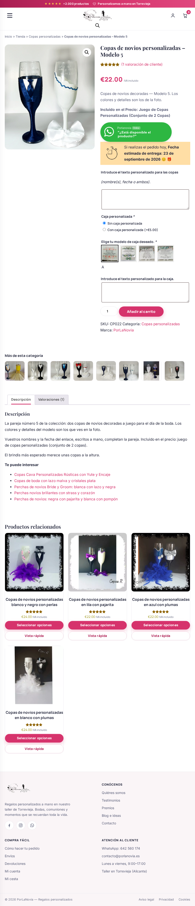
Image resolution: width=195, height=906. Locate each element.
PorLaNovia (123, 330)
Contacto (109, 823)
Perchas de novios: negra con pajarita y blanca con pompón (66, 499)
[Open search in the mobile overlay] (97, 25)
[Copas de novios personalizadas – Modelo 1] (106, 371)
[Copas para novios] (15, 371)
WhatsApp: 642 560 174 (121, 848)
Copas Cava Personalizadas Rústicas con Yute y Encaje (62, 474)
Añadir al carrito (141, 311)
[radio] (110, 253)
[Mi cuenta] (173, 15)
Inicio (8, 36)
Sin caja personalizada (124, 223)
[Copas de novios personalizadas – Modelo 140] (129, 371)
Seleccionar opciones (34, 625)
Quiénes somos (113, 793)
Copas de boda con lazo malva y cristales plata (55, 480)
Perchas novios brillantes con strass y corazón (54, 493)
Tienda (20, 36)
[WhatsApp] (32, 825)
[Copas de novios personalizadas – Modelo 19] (38, 371)
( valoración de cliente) (142, 64)
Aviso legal (146, 899)
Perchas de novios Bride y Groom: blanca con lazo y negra (65, 487)
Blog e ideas (111, 815)
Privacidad (166, 899)
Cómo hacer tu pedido (22, 848)
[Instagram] (20, 825)
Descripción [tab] (21, 399)
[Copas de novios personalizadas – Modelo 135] (83, 371)
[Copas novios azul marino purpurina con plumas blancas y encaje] (152, 371)
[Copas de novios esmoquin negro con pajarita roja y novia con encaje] (175, 371)
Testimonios (111, 800)
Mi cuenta (12, 871)
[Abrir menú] (10, 15)
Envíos (10, 856)
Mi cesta (11, 879)
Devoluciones (15, 864)
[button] (87, 52)
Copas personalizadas (45, 36)
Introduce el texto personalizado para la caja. (137, 278)
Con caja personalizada (132, 230)
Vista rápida (34, 636)
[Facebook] (9, 825)
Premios (108, 808)
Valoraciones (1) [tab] (51, 399)
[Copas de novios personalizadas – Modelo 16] (60, 371)
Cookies (184, 899)
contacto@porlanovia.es (121, 856)
